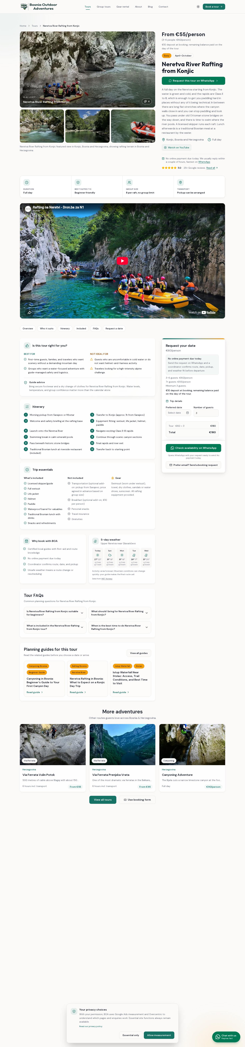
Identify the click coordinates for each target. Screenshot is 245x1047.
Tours (88, 6)
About (138, 6)
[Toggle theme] (198, 6)
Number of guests (204, 407)
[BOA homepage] (39, 7)
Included (81, 328)
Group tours (103, 6)
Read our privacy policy (90, 1026)
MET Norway (107, 579)
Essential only (131, 1035)
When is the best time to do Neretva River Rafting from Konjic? (116, 627)
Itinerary (65, 328)
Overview (28, 328)
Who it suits (47, 328)
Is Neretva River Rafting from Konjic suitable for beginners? (52, 613)
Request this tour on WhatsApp (193, 80)
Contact (163, 6)
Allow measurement (159, 1035)
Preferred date (174, 407)
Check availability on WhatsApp (195, 448)
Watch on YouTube (178, 147)
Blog (150, 6)
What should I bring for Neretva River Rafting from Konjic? (117, 613)
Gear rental (122, 6)
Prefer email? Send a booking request (196, 464)
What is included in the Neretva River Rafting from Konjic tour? (53, 627)
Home (23, 25)
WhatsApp (204, 161)
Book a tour (212, 6)
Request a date (114, 328)
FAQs (96, 328)
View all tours (103, 799)
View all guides (139, 653)
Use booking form (139, 799)
